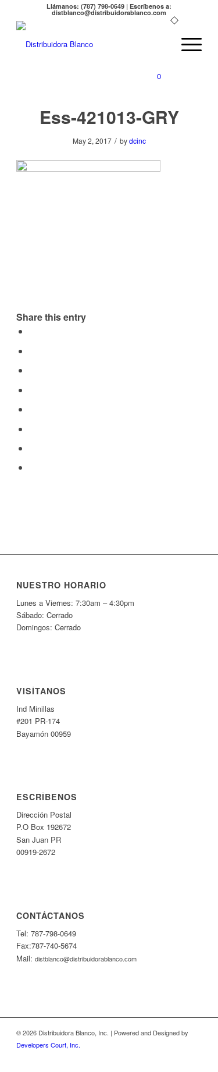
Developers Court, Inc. (48, 1044)
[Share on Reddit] (32, 448)
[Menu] (186, 44)
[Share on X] (32, 351)
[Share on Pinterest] (32, 370)
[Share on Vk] (32, 429)
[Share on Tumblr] (32, 409)
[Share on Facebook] (32, 331)
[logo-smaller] (90, 44)
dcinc (137, 140)
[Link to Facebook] (193, 1057)
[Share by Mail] (32, 467)
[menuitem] (158, 44)
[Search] (158, 44)
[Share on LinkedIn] (32, 390)
